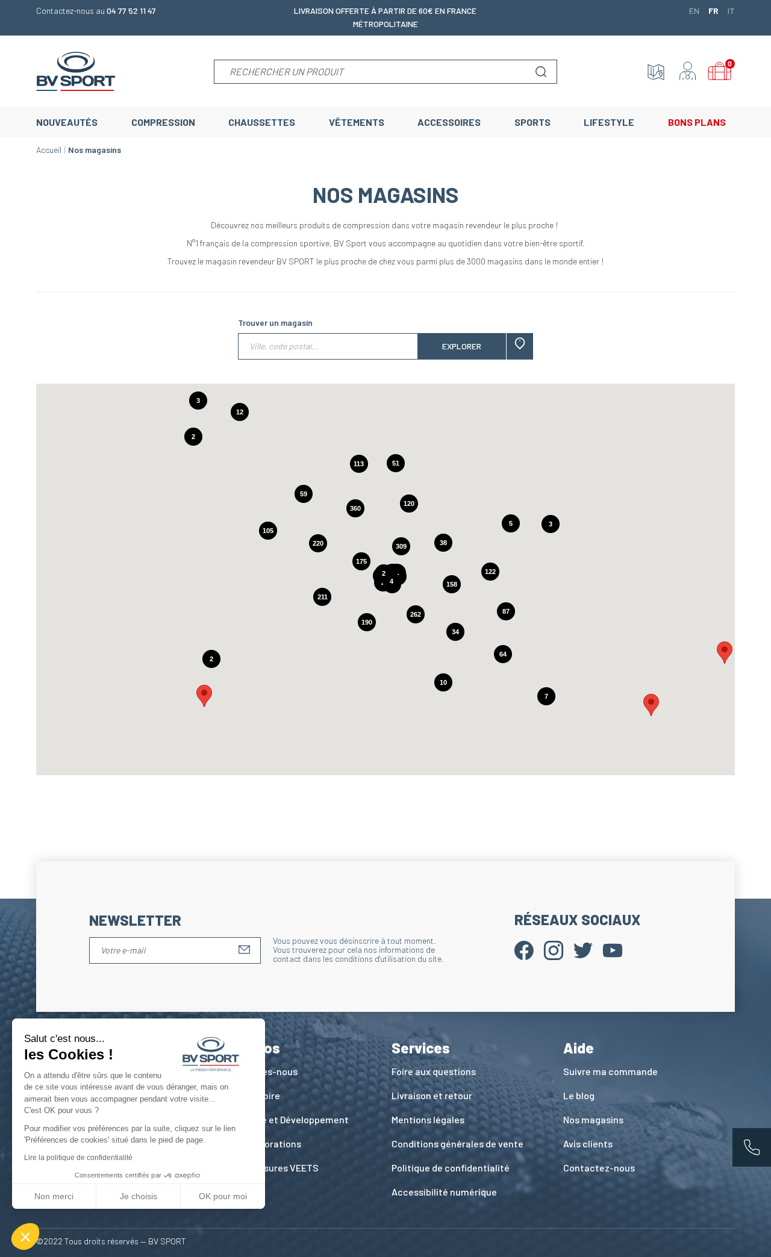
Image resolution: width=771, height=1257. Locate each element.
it (731, 10)
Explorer (461, 346)
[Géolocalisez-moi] (520, 346)
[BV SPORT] (76, 70)
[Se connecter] (688, 72)
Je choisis (138, 1196)
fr (713, 10)
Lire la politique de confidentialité (78, 1157)
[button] (204, 696)
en (694, 10)
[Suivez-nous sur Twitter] (583, 949)
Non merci (53, 1196)
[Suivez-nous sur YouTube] (612, 949)
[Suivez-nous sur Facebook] (524, 949)
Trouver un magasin (275, 322)
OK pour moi (223, 1196)
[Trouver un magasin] (656, 72)
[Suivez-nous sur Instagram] (553, 949)
